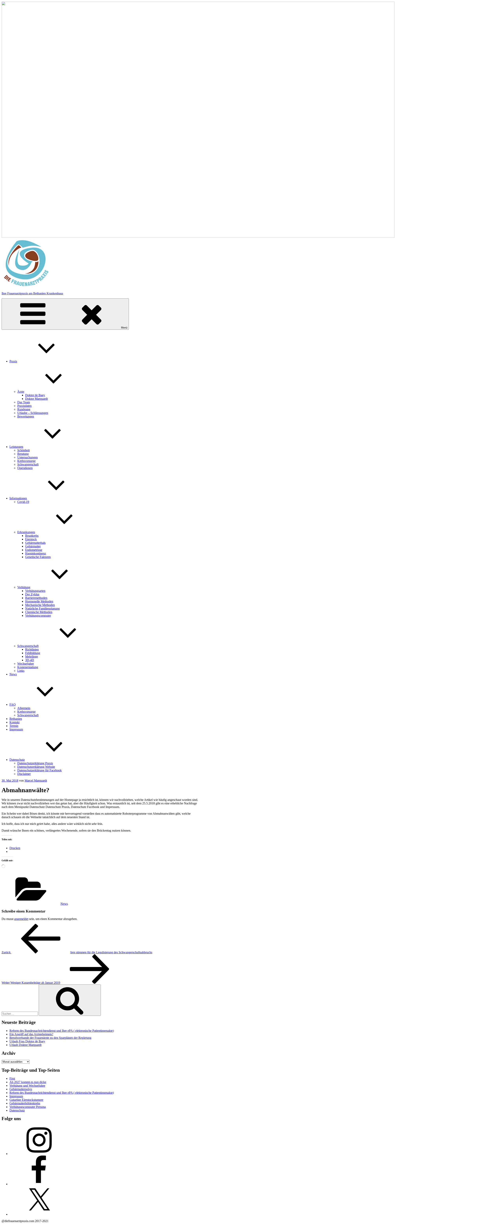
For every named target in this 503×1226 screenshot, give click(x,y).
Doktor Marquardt (36, 398)
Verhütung (23, 587)
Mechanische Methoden (40, 605)
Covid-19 (23, 501)
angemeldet (21, 919)
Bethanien (15, 718)
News (13, 674)
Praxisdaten (24, 405)
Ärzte (20, 391)
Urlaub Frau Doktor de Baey (27, 1041)
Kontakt (14, 722)
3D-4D (29, 660)
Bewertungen (25, 416)
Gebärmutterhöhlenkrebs (24, 1103)
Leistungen (16, 446)
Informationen (18, 498)
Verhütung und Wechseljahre (27, 1085)
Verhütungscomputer (38, 615)
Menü (124, 327)
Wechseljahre (25, 663)
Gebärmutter (33, 546)
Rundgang (23, 409)
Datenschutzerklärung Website (36, 766)
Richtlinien (32, 649)
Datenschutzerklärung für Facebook (39, 770)
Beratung (23, 453)
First (12, 1078)
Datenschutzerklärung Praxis (35, 763)
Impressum (16, 729)
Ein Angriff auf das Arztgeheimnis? (31, 1034)
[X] (38, 1214)
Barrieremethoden (36, 598)
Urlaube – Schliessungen (32, 413)
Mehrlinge (31, 656)
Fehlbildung (32, 653)
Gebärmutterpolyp (20, 1089)
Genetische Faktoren (38, 557)
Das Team (23, 402)
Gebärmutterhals (35, 542)
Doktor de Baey (35, 395)
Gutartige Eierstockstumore (26, 1099)
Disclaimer (24, 773)
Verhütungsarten (35, 590)
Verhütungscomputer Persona (27, 1106)
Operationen (25, 468)
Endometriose (33, 549)
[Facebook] (38, 1184)
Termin (13, 725)
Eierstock (31, 539)
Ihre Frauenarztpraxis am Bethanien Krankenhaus (32, 293)
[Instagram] (38, 1153)
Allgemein (23, 708)
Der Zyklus (32, 594)
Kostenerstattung (27, 667)
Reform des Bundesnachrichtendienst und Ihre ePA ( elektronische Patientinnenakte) (61, 1030)
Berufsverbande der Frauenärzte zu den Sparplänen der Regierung (50, 1037)
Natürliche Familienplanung (42, 608)
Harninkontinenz (35, 553)
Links (20, 670)
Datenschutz (17, 759)
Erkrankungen (26, 532)
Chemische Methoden (38, 612)
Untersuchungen (27, 457)
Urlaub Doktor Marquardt (25, 1044)
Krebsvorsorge (26, 461)
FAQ (12, 704)
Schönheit (23, 450)
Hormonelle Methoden (39, 601)
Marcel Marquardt (36, 780)
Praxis (13, 361)
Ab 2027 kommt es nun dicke (27, 1082)
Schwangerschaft (28, 464)
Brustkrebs (32, 535)
